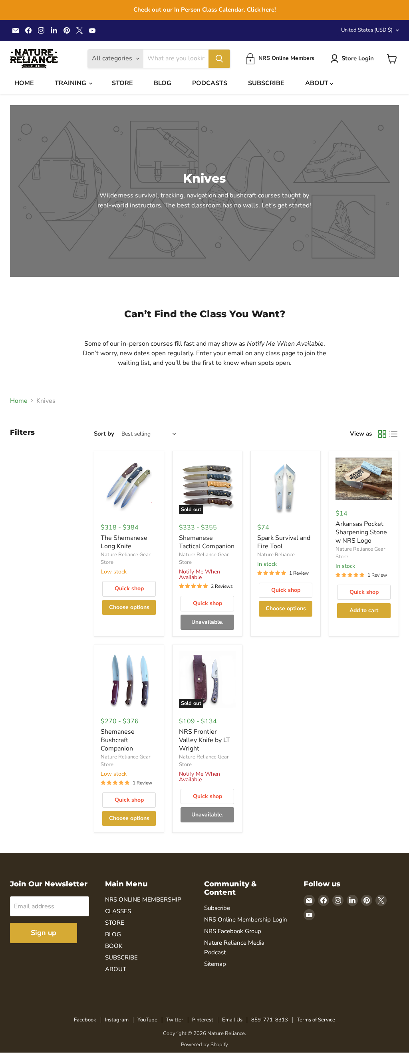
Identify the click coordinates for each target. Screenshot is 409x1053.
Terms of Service (316, 1019)
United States (367, 30)
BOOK (113, 946)
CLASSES (118, 911)
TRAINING (71, 83)
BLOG (162, 83)
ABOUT (317, 83)
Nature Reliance (276, 554)
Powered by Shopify (204, 1044)
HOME (24, 83)
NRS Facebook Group (232, 931)
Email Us (232, 1019)
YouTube (147, 1019)
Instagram (117, 1019)
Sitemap (215, 964)
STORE (122, 83)
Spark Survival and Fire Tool (283, 542)
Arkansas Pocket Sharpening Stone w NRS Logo (361, 532)
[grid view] (382, 434)
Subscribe (217, 908)
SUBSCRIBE (266, 83)
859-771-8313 (269, 1019)
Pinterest (202, 1019)
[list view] (393, 434)
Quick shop (129, 588)
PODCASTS (209, 83)
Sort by (104, 433)
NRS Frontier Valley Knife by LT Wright (204, 740)
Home (19, 400)
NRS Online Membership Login (245, 920)
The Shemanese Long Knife (124, 542)
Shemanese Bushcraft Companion (118, 740)
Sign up (43, 933)
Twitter (174, 1019)
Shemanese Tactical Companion (206, 542)
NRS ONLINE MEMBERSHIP (143, 900)
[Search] (219, 59)
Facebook (85, 1019)
